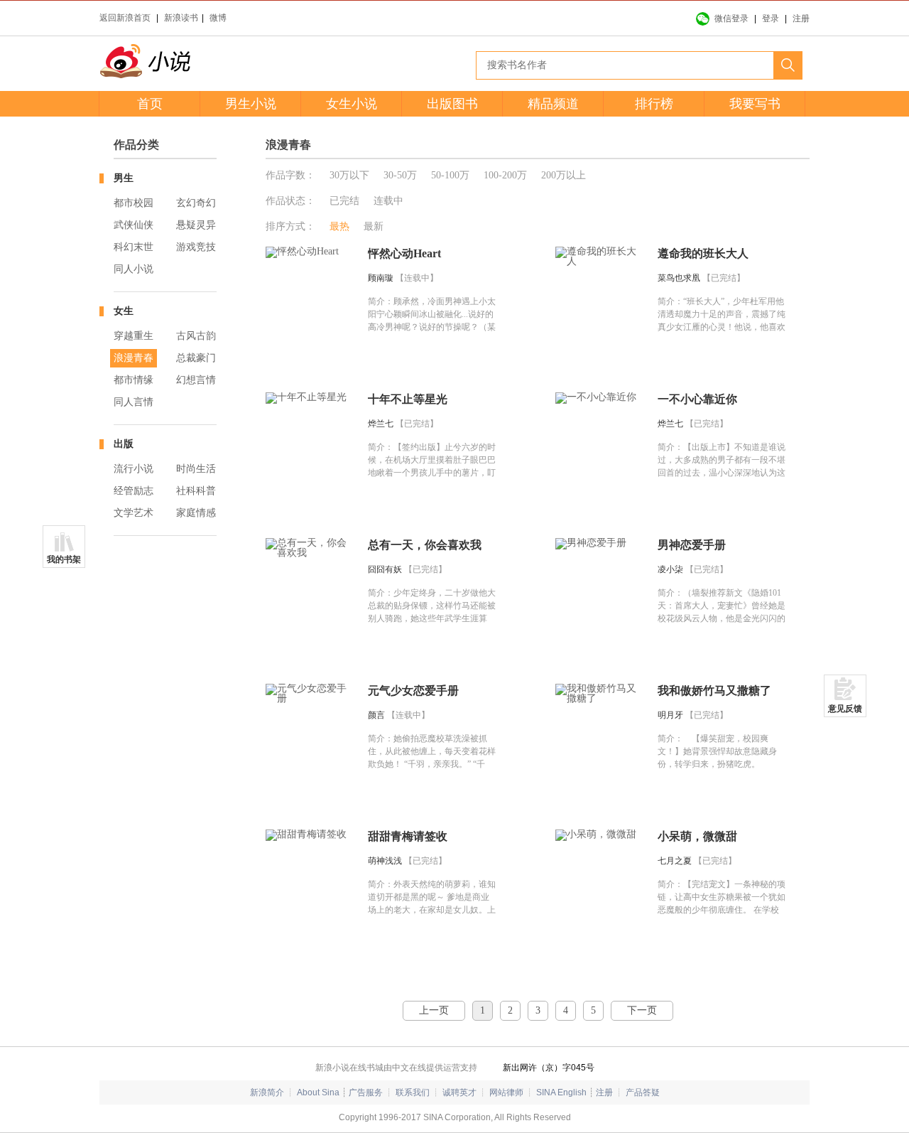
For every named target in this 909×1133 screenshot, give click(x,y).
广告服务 (366, 1092)
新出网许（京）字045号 (548, 1068)
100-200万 (505, 175)
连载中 (388, 200)
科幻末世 (133, 247)
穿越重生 (133, 336)
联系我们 (413, 1092)
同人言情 (133, 402)
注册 (801, 18)
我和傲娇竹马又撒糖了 (714, 690)
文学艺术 (133, 513)
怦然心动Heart (404, 253)
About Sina (318, 1092)
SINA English (561, 1092)
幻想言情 (196, 380)
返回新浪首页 (125, 18)
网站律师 (506, 1092)
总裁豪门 (196, 358)
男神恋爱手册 (692, 545)
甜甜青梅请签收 (407, 836)
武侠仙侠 (133, 225)
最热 (339, 226)
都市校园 (133, 203)
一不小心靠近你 (697, 399)
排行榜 (654, 104)
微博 (218, 18)
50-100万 (450, 175)
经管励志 (133, 490)
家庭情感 (196, 513)
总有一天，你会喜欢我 (424, 545)
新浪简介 (267, 1092)
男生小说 (250, 104)
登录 (770, 18)
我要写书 (754, 104)
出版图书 (452, 104)
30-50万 (400, 175)
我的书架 (64, 559)
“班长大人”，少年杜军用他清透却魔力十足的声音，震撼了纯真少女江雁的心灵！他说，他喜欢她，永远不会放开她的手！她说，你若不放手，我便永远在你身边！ (721, 327)
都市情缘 (133, 380)
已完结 (344, 200)
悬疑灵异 (196, 225)
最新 (373, 226)
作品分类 (136, 145)
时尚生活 (196, 468)
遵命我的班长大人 (703, 253)
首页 (150, 104)
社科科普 (196, 490)
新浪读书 (181, 18)
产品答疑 (643, 1092)
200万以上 (563, 175)
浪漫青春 (133, 358)
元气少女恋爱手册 (413, 690)
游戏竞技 (196, 247)
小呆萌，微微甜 (697, 836)
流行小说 (133, 468)
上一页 (434, 1010)
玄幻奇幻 (196, 203)
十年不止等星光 (407, 399)
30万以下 (349, 175)
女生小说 (351, 104)
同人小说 (133, 269)
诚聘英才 (459, 1092)
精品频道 (553, 104)
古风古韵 (196, 336)
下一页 (642, 1010)
